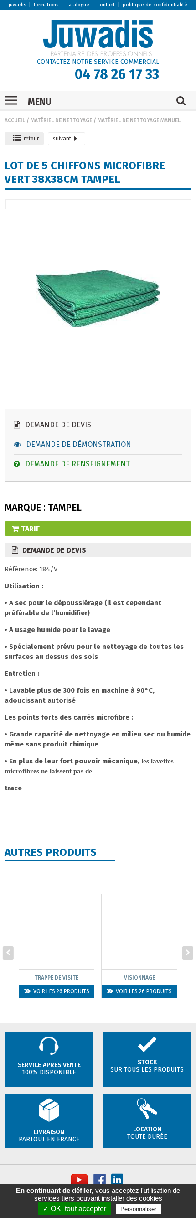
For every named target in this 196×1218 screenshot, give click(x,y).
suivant (62, 138)
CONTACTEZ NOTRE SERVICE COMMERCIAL (98, 62)
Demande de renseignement (76, 464)
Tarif (30, 528)
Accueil (15, 120)
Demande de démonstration (77, 444)
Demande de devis (57, 424)
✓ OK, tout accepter (74, 1209)
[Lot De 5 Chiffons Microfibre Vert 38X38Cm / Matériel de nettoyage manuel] (5, 204)
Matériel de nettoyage (61, 120)
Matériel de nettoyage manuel (139, 120)
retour (31, 138)
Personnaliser (138, 1209)
